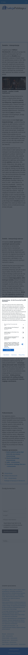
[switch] (23, 327)
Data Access (14, 354)
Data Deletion (6, 354)
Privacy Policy (22, 354)
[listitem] (14, 325)
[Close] (25, 300)
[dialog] (14, 327)
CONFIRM (8, 349)
